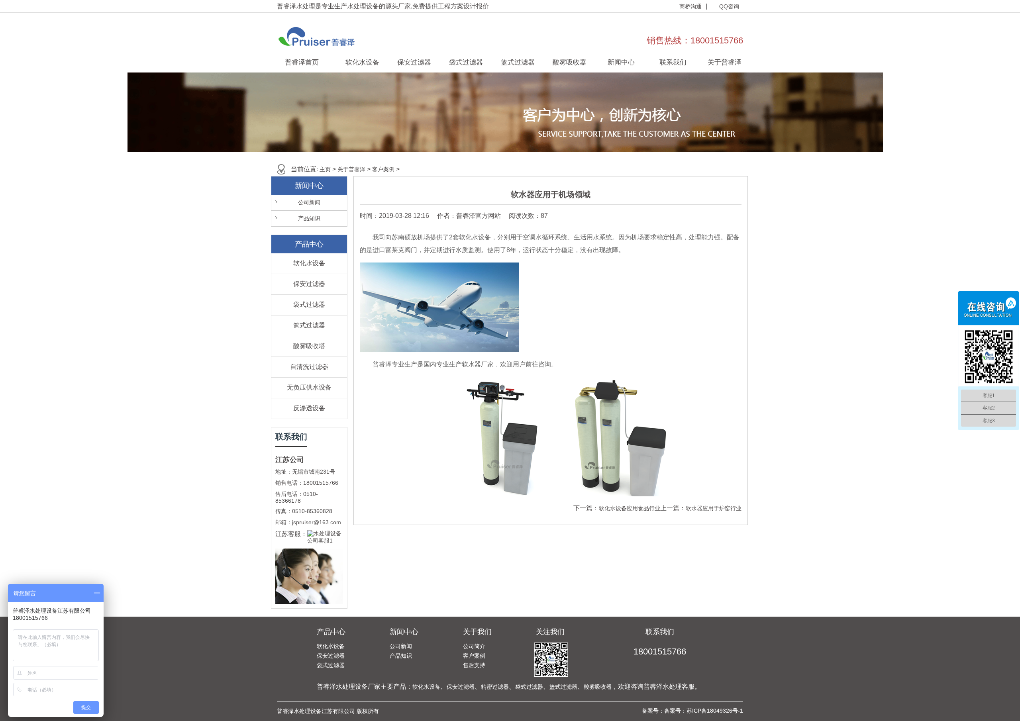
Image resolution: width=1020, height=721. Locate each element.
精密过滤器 (495, 687)
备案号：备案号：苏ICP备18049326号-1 (692, 710)
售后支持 (474, 665)
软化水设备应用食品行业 (629, 508)
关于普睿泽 (724, 62)
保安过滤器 (414, 62)
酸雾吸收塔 (309, 346)
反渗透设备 (309, 408)
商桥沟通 (690, 6)
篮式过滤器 (518, 62)
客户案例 (383, 169)
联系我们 (673, 62)
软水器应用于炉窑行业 (713, 508)
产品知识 (309, 218)
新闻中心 (621, 62)
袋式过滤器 (466, 62)
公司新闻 (309, 202)
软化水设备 (362, 62)
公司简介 (474, 646)
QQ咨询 (729, 6)
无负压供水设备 (309, 387)
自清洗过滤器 (309, 366)
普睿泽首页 (302, 62)
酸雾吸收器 (569, 62)
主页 (325, 169)
